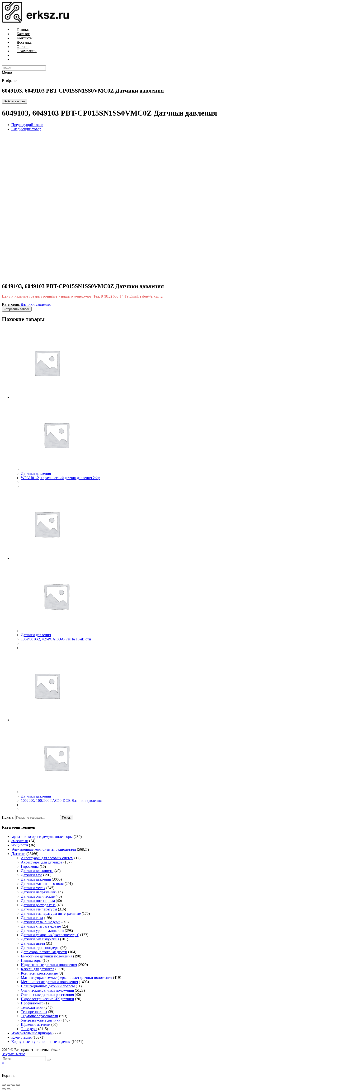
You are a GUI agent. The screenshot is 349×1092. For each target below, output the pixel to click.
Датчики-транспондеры (40, 948)
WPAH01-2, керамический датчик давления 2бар (60, 478)
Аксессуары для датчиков (41, 862)
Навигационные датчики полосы (48, 986)
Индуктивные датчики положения (49, 965)
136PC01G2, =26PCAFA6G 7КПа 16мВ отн (56, 639)
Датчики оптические (38, 896)
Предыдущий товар (27, 125)
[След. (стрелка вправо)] (8, 1089)
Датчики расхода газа (38, 905)
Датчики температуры (39, 909)
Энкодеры (29, 1029)
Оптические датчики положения (47, 990)
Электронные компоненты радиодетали (43, 849)
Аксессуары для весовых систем (47, 858)
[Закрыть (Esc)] (4, 1085)
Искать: (8, 817)
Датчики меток (33, 888)
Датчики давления (36, 304)
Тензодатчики (32, 1007)
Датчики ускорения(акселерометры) (50, 935)
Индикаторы (31, 960)
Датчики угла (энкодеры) (41, 922)
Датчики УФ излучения (40, 939)
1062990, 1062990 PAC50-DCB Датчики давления (61, 800)
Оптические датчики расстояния (47, 995)
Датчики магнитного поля (42, 884)
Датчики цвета (33, 943)
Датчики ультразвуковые (41, 926)
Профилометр (32, 1003)
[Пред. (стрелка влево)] (4, 1089)
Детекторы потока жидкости (44, 952)
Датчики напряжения (38, 892)
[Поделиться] (8, 1085)
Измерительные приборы (31, 1033)
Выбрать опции (14, 101)
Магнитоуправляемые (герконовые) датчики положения (66, 977)
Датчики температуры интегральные (51, 913)
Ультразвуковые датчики (41, 1020)
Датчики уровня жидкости (42, 931)
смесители (19, 841)
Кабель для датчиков (37, 969)
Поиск (66, 817)
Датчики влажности (37, 871)
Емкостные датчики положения (46, 956)
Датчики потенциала (38, 901)
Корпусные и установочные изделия (41, 1042)
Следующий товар (26, 129)
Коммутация (21, 1037)
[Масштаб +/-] (18, 1085)
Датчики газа (31, 875)
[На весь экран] (13, 1085)
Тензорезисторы (34, 1012)
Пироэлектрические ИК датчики (47, 999)
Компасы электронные (39, 973)
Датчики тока (32, 918)
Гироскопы (30, 866)
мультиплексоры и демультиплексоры (42, 837)
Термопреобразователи (39, 1016)
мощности (19, 845)
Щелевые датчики (35, 1024)
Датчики (18, 854)
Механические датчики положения (49, 982)
